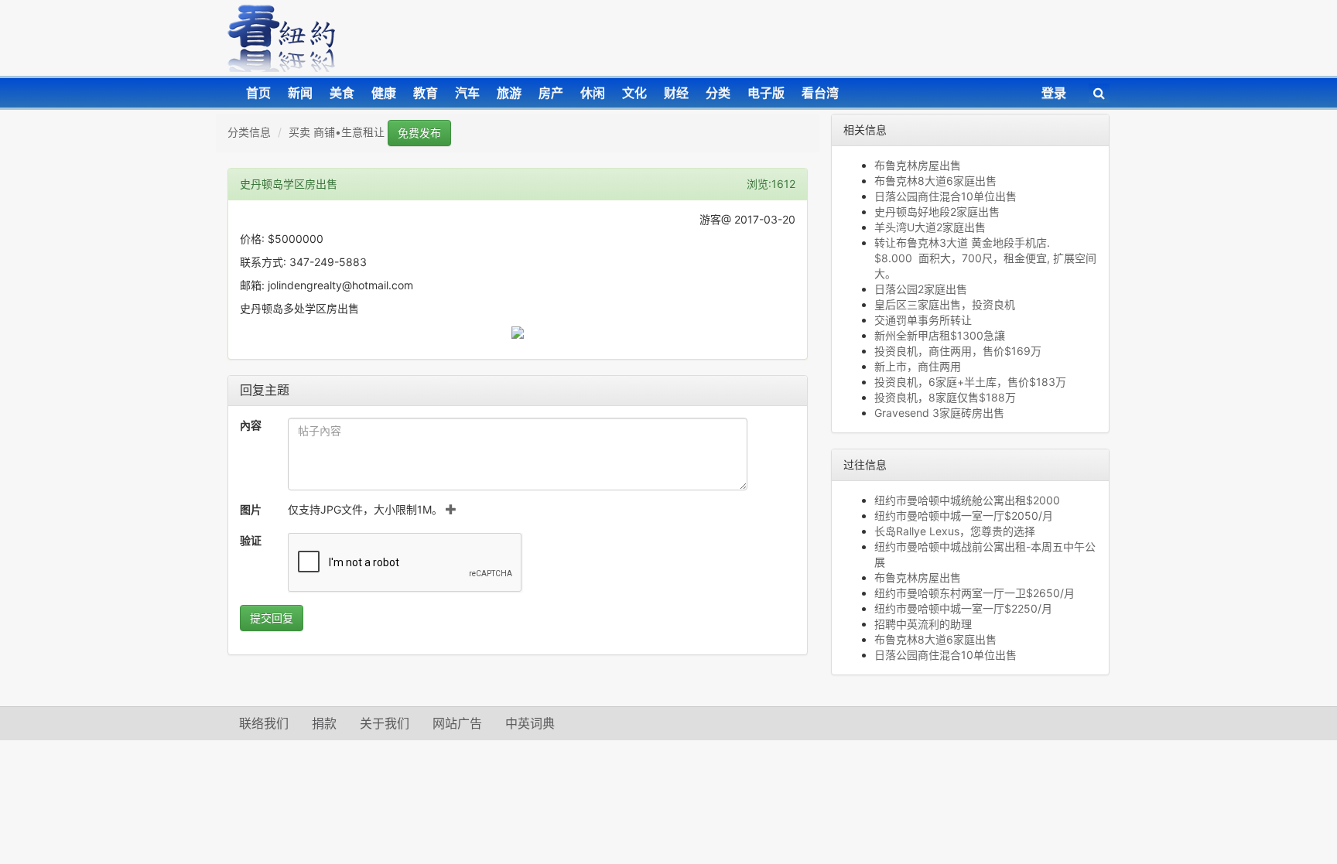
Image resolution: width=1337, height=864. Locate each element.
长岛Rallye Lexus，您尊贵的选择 (954, 531)
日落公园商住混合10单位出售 (945, 196)
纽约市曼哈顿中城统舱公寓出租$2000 (967, 500)
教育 (425, 93)
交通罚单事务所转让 (923, 319)
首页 (258, 93)
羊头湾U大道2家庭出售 (930, 227)
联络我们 (264, 723)
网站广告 (457, 723)
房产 (551, 93)
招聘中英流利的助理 (923, 623)
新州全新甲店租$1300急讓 (939, 335)
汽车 (467, 93)
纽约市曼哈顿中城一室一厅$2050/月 (963, 515)
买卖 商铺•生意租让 (337, 131)
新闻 (300, 93)
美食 (342, 93)
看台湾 (820, 93)
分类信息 (249, 131)
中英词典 (530, 723)
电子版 (766, 93)
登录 (1053, 93)
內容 (251, 425)
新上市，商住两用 (917, 366)
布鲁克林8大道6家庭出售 (935, 180)
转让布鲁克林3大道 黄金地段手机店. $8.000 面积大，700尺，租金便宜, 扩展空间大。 (985, 258)
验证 (251, 540)
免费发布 (419, 132)
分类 (718, 93)
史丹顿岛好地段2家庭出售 (937, 211)
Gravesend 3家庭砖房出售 (939, 412)
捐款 (324, 723)
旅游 (509, 93)
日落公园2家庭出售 (920, 288)
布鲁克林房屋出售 (917, 165)
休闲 (592, 93)
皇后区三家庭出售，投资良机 (944, 304)
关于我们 (384, 723)
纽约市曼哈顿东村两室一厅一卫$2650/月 (974, 592)
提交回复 (271, 617)
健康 (383, 93)
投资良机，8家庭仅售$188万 (945, 397)
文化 (634, 93)
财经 (676, 93)
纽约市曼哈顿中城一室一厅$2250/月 (963, 608)
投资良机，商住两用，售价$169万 (957, 350)
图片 (251, 509)
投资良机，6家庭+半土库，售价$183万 (970, 381)
